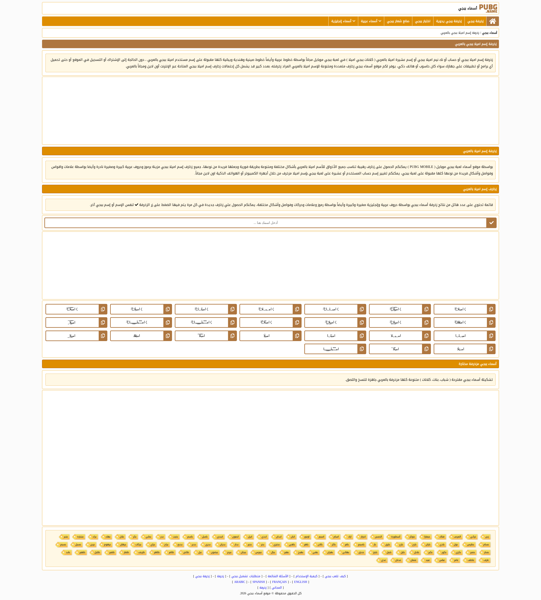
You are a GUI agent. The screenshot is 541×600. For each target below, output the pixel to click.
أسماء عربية (369, 21)
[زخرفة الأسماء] (492, 21)
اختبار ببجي (422, 21)
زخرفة (220, 576)
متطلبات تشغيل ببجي (245, 576)
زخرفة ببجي (475, 21)
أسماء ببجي (489, 33)
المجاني (277, 587)
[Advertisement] (270, 110)
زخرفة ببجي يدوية (449, 21)
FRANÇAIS (279, 582)
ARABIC (239, 582)
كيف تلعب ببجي (335, 576)
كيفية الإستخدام (306, 576)
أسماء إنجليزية (341, 21)
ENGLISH (300, 582)
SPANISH (259, 582)
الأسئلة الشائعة (278, 576)
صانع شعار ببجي (398, 21)
